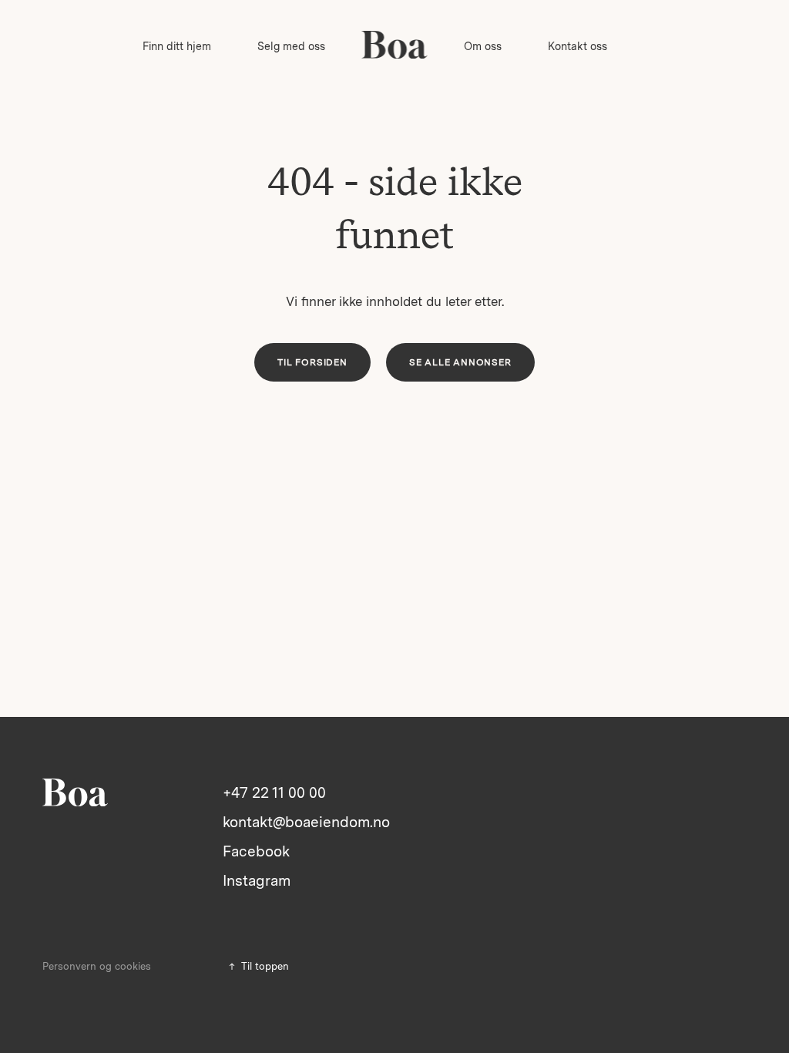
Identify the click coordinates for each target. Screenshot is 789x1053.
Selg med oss (291, 46)
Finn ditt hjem (177, 46)
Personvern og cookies (96, 966)
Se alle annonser (460, 362)
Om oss (483, 46)
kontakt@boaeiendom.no (306, 822)
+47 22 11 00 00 (274, 793)
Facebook (256, 851)
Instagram (256, 881)
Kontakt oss (577, 46)
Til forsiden (312, 362)
